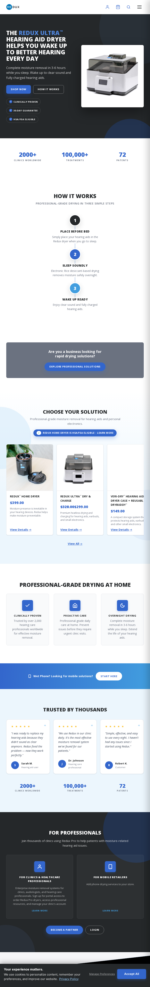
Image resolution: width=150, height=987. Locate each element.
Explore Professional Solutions (75, 366)
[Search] (128, 7)
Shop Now (18, 89)
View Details (20, 529)
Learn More (40, 910)
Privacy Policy (69, 979)
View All (75, 543)
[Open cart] (118, 7)
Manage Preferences (102, 974)
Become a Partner (64, 929)
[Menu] (139, 7)
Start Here (109, 676)
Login (94, 929)
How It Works (48, 89)
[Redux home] (12, 7)
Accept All (131, 974)
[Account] (107, 7)
